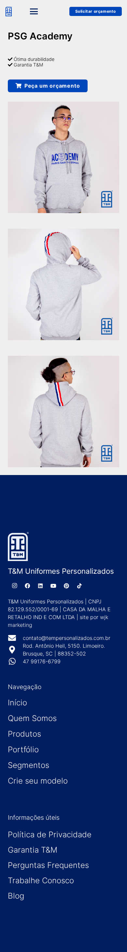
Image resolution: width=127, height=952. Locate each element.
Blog (16, 896)
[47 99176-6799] (15, 661)
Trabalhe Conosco (41, 880)
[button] (40, 11)
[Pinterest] (66, 585)
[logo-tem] (8, 11)
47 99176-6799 (42, 661)
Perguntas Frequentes (48, 865)
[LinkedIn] (40, 585)
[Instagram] (14, 585)
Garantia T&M (32, 850)
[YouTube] (53, 585)
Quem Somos (32, 718)
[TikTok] (79, 585)
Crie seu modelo (38, 781)
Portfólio (23, 749)
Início (17, 702)
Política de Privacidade (50, 834)
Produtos (24, 734)
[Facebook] (27, 585)
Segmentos (28, 765)
